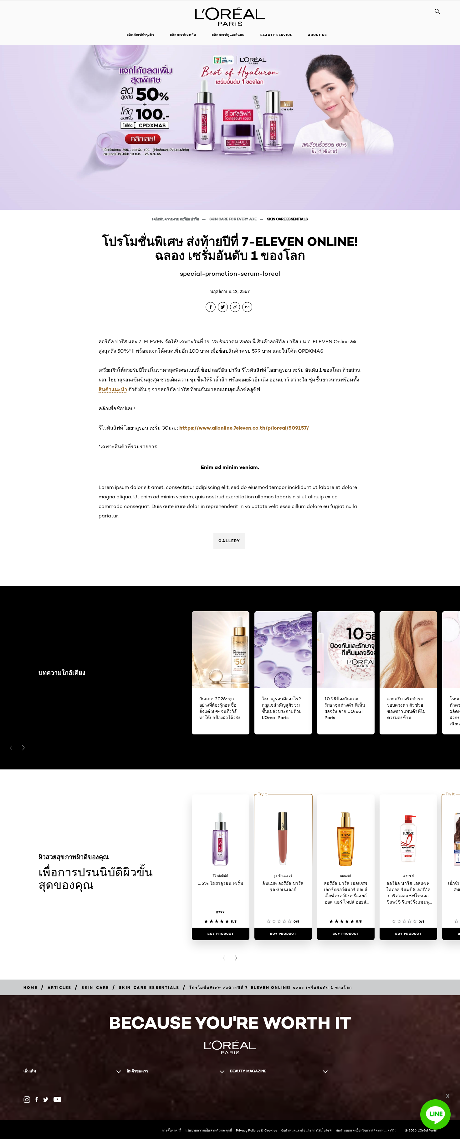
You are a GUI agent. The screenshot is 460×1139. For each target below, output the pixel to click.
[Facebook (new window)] (36, 1099)
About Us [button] (317, 35)
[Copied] (235, 307)
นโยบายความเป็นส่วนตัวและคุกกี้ (208, 1130)
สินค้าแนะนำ (113, 389)
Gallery (229, 540)
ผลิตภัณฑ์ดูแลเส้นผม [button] (228, 35)
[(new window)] (26, 1099)
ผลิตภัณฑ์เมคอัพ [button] (183, 35)
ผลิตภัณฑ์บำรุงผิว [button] (140, 35)
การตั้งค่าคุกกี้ (171, 1130)
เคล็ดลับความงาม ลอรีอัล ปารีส (176, 219)
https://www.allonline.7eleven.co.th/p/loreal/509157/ (244, 428)
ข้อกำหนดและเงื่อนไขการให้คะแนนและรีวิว (366, 1130)
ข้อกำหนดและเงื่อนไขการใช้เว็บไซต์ (306, 1130)
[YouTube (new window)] (57, 1099)
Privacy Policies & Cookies (256, 1130)
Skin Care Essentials (287, 219)
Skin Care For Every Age (233, 219)
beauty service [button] (276, 35)
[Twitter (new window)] (46, 1099)
